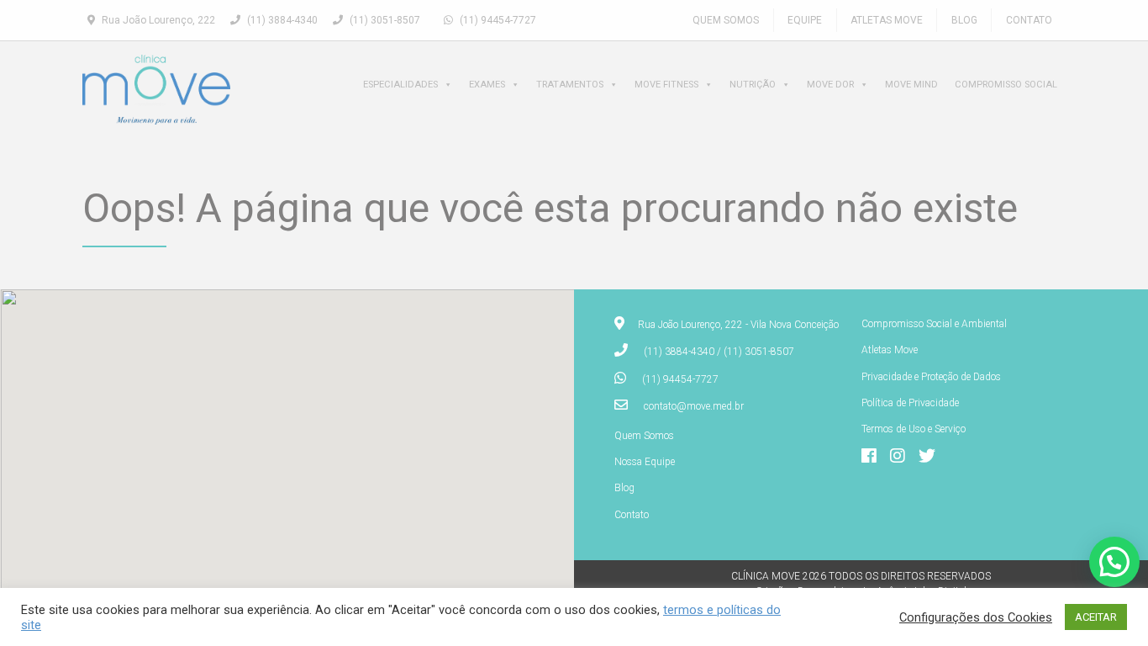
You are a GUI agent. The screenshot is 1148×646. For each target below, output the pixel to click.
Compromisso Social (1006, 84)
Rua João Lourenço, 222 (157, 20)
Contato (1029, 20)
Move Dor (830, 84)
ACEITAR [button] (1096, 617)
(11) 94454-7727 (496, 20)
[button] (1114, 562)
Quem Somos (725, 20)
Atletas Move (886, 20)
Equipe (804, 20)
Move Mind (911, 84)
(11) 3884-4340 (281, 20)
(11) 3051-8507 (383, 20)
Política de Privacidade (910, 403)
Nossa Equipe (644, 462)
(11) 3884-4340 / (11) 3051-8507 (719, 351)
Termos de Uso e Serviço (913, 429)
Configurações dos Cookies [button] (975, 617)
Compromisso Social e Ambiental (934, 324)
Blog (964, 20)
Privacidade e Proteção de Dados (931, 377)
